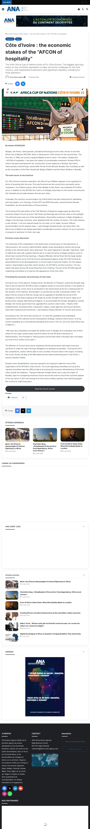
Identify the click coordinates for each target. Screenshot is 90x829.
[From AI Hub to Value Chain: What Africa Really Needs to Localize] (73, 435)
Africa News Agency (17, 77)
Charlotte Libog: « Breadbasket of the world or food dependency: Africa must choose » (45, 447)
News (16, 34)
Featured (10, 39)
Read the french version (45, 389)
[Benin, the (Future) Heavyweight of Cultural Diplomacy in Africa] (17, 435)
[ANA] (17, 9)
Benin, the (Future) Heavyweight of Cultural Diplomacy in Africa (15, 446)
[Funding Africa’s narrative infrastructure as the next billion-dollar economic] (11, 642)
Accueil (10, 34)
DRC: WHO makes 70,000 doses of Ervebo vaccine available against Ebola (40, 2)
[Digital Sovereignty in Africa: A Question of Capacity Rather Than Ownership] (11, 663)
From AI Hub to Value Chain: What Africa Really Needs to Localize (72, 446)
